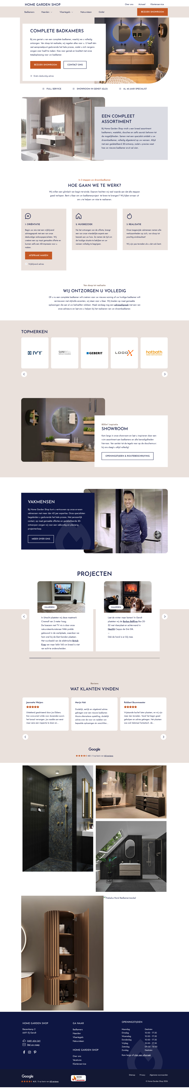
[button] (24, 374)
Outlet (101, 12)
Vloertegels (65, 12)
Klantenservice (79, 1063)
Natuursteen (86, 12)
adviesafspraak (121, 304)
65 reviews (108, 755)
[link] (130, 621)
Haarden (45, 12)
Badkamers (29, 12)
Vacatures (77, 1059)
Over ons (77, 1056)
